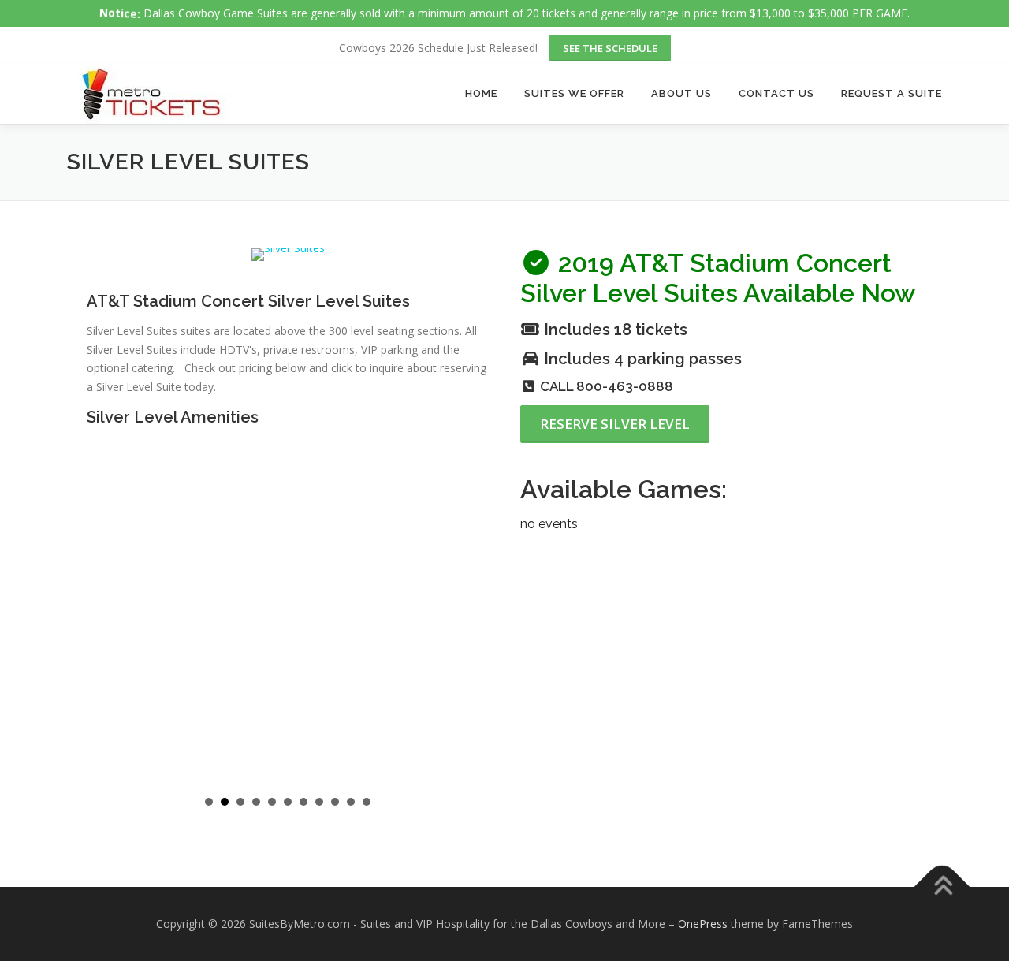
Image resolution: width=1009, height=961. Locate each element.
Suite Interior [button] (256, 802)
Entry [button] (335, 802)
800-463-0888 (624, 386)
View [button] (209, 802)
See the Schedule (610, 48)
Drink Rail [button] (272, 802)
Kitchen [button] (240, 802)
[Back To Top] (942, 887)
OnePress (703, 923)
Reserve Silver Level (615, 424)
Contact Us (776, 93)
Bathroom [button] (351, 802)
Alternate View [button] (366, 802)
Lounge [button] (288, 802)
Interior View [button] (319, 802)
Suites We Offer (574, 93)
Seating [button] (225, 802)
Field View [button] (303, 802)
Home (481, 93)
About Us (681, 93)
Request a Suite (891, 93)
